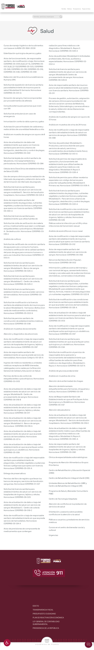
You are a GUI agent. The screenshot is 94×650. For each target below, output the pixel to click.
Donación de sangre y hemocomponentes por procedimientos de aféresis (23, 99)
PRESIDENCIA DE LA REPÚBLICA (46, 628)
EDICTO (36, 605)
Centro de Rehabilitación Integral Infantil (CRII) (69, 478)
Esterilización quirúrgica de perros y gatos (22, 53)
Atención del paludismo (59, 409)
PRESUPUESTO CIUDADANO (44, 613)
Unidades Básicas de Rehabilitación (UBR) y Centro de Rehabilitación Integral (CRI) (68, 484)
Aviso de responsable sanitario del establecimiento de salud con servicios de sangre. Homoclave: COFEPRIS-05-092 (68, 252)
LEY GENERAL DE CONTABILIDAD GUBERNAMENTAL (46, 622)
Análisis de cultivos (12, 239)
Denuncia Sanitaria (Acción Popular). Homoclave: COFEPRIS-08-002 (65, 261)
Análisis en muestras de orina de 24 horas (67, 124)
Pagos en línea (86, 8)
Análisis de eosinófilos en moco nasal (66, 231)
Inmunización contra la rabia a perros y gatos (24, 121)
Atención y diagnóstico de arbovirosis (21, 334)
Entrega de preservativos (15, 473)
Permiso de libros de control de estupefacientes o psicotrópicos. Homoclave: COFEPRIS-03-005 (24, 378)
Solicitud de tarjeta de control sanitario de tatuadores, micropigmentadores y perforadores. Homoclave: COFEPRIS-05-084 (23, 161)
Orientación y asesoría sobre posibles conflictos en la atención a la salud (65, 513)
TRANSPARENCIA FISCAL (43, 609)
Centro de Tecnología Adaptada (63, 498)
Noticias (69, 8)
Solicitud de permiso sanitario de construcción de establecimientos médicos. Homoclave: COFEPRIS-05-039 (23, 321)
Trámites (63, 8)
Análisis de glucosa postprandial (63, 370)
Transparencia (77, 8)
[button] (7, 642)
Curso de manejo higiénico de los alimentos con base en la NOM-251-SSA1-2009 (23, 46)
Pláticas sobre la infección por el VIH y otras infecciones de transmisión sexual (68, 224)
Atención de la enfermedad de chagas (66, 381)
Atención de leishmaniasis (60, 386)
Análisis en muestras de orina (62, 376)
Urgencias (53, 535)
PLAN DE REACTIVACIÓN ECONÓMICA (48, 617)
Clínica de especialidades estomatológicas (68, 457)
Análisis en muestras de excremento (20, 328)
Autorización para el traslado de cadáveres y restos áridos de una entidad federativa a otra (24, 127)
